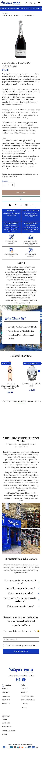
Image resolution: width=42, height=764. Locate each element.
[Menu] (39, 3)
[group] (21, 377)
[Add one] (12, 185)
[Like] (30, 3)
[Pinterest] (26, 205)
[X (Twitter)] (15, 205)
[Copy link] (32, 205)
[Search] (26, 3)
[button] (35, 3)
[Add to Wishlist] (21, 198)
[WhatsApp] (21, 205)
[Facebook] (10, 205)
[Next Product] (39, 371)
